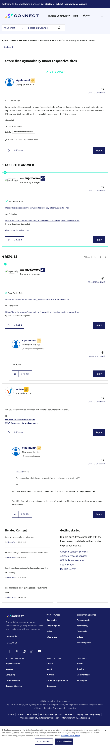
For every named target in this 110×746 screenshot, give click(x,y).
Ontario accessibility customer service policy (39, 717)
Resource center (84, 620)
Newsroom (51, 686)
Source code (67, 564)
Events (80, 663)
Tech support (82, 680)
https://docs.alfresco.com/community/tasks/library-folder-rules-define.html (37, 207)
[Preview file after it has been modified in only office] (100, 257)
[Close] (105, 730)
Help (75, 16)
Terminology (82, 625)
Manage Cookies (44, 741)
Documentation (84, 674)
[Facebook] (9, 651)
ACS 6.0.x (11, 140)
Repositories (28, 140)
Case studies (52, 620)
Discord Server (68, 569)
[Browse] (102, 16)
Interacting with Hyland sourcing (75, 717)
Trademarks (69, 714)
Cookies (20, 714)
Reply (99, 150)
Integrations (52, 637)
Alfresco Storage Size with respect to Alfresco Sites (26, 552)
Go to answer (57, 72)
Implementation (13, 663)
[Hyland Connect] (22, 16)
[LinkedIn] (32, 651)
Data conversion (13, 680)
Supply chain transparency (88, 714)
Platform (23, 40)
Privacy (11, 714)
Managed (9, 669)
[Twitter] (16, 651)
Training (80, 669)
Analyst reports (53, 625)
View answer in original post (17, 230)
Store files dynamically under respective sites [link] (76, 40)
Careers (50, 663)
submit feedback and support (71, 4)
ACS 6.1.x (19, 140)
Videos (80, 637)
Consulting (10, 674)
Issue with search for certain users (19, 537)
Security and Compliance (50, 714)
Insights (50, 631)
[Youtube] (39, 651)
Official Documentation (72, 560)
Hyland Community (59, 16)
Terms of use (31, 714)
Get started (47, 4)
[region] (55, 736)
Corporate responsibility (57, 680)
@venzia (19, 471)
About (49, 669)
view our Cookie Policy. (70, 735)
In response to (34, 348)
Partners (50, 674)
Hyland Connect (9, 40)
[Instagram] (24, 651)
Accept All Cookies (64, 741)
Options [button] (7, 47)
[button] (8, 150)
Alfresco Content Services (23, 131)
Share (36, 140)
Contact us (12, 636)
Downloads (82, 631)
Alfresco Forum (47, 40)
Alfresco (33, 40)
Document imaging (14, 686)
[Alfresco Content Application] (105, 257)
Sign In (86, 15)
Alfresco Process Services (73, 556)
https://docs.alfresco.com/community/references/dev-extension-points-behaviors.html (42, 220)
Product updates (84, 642)
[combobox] (45, 27)
